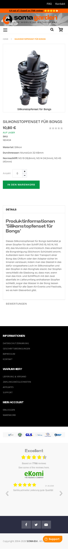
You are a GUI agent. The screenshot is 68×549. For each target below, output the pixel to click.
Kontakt (60, 4)
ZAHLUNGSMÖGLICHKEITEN (17, 381)
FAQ (49, 4)
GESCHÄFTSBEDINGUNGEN (16, 348)
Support (8, 392)
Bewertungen (16, 303)
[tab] (34, 209)
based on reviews (34, 463)
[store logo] (34, 19)
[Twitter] (36, 525)
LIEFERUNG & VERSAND (14, 376)
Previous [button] (6, 493)
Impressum (9, 353)
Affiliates (8, 387)
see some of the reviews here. (34, 467)
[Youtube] (46, 525)
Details (11, 209)
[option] (34, 496)
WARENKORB (9, 415)
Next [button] (61, 493)
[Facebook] (26, 525)
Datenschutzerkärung (16, 343)
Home (5, 39)
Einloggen (9, 409)
